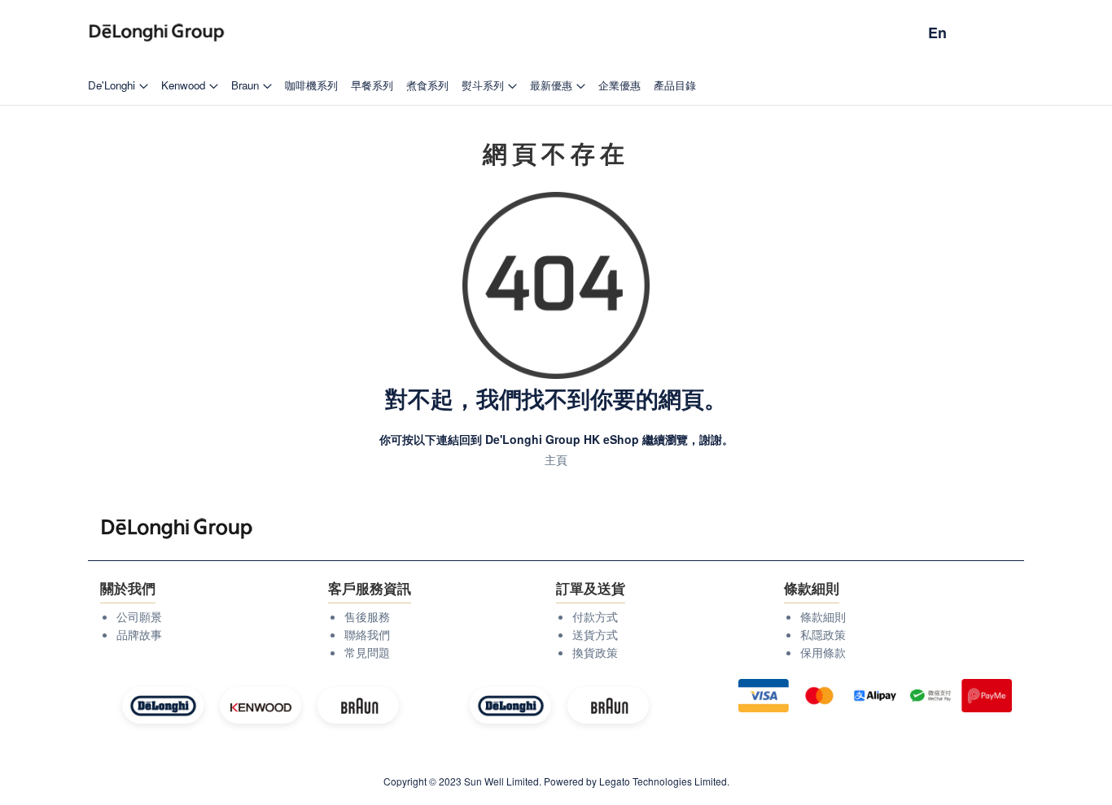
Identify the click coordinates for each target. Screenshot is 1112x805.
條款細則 (823, 616)
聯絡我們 (367, 634)
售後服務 (367, 616)
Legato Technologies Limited (663, 781)
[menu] (556, 85)
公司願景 (139, 616)
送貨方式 (595, 634)
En (937, 32)
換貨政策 (595, 652)
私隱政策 (823, 634)
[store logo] (157, 33)
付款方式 (595, 616)
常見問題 (367, 652)
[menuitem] (118, 85)
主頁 (556, 459)
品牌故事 (139, 634)
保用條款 (823, 652)
